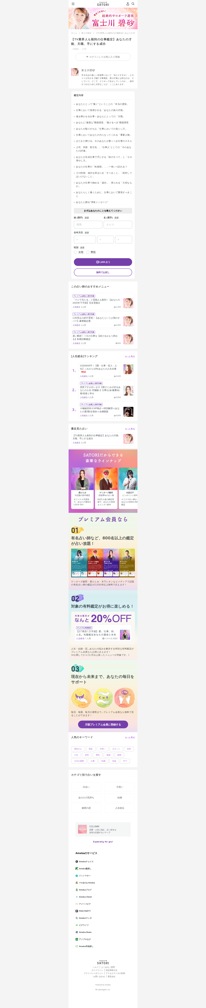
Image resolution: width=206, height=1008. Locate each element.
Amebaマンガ (85, 918)
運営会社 (111, 976)
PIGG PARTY (85, 911)
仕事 (93, 761)
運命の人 (78, 749)
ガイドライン (97, 970)
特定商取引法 (111, 970)
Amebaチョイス (86, 861)
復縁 (108, 755)
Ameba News (85, 932)
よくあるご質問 (108, 967)
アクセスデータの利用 (115, 973)
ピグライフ (84, 925)
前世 (87, 755)
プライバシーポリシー (93, 973)
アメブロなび (85, 939)
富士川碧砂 (86, 33)
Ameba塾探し (85, 868)
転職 (103, 761)
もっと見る (130, 356)
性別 (76, 247)
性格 (114, 761)
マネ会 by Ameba (87, 882)
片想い (102, 749)
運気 (98, 755)
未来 (129, 749)
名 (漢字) (108, 217)
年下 (125, 761)
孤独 (119, 755)
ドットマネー (85, 875)
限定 (91, 749)
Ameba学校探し (86, 946)
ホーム (74, 33)
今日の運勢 (79, 761)
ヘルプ (95, 967)
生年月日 (78, 232)
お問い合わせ (99, 976)
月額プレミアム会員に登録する (103, 724)
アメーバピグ (85, 904)
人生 (76, 755)
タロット (116, 749)
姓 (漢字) (78, 217)
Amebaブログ (85, 890)
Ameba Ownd (85, 897)
